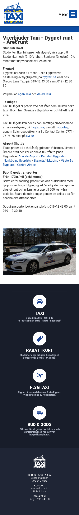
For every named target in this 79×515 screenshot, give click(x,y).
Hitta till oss (39, 491)
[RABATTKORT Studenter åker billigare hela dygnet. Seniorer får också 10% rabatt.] (39, 360)
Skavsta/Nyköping (46, 160)
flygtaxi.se (49, 77)
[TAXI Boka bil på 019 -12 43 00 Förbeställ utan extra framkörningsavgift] (39, 323)
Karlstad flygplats (53, 156)
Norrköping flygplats (17, 160)
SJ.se (30, 136)
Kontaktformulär (40, 488)
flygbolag (62, 127)
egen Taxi (24, 94)
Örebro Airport (26, 165)
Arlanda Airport (28, 156)
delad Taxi (44, 94)
